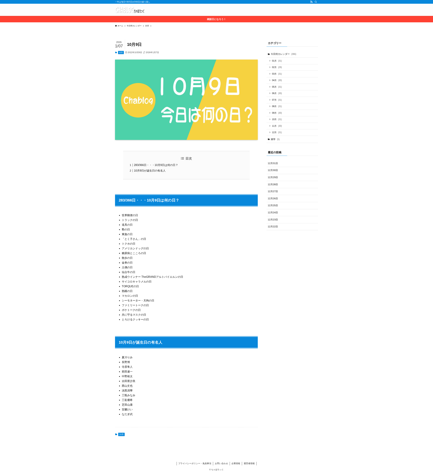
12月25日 (273, 205)
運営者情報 (249, 463)
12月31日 (273, 163)
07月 (277, 100)
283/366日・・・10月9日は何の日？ (156, 165)
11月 (277, 126)
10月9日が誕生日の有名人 (150, 170)
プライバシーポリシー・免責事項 (194, 463)
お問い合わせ (221, 463)
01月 (277, 61)
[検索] (316, 2)
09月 (277, 113)
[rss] (311, 2)
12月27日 (273, 191)
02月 (277, 67)
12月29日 (273, 177)
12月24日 (273, 212)
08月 (277, 106)
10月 (121, 52)
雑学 (275, 139)
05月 (277, 87)
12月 (277, 132)
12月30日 (273, 170)
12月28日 (273, 184)
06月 (277, 93)
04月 (277, 80)
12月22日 (273, 226)
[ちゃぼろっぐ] (129, 9)
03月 (277, 74)
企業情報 (235, 463)
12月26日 (273, 198)
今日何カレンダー (283, 54)
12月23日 (273, 219)
